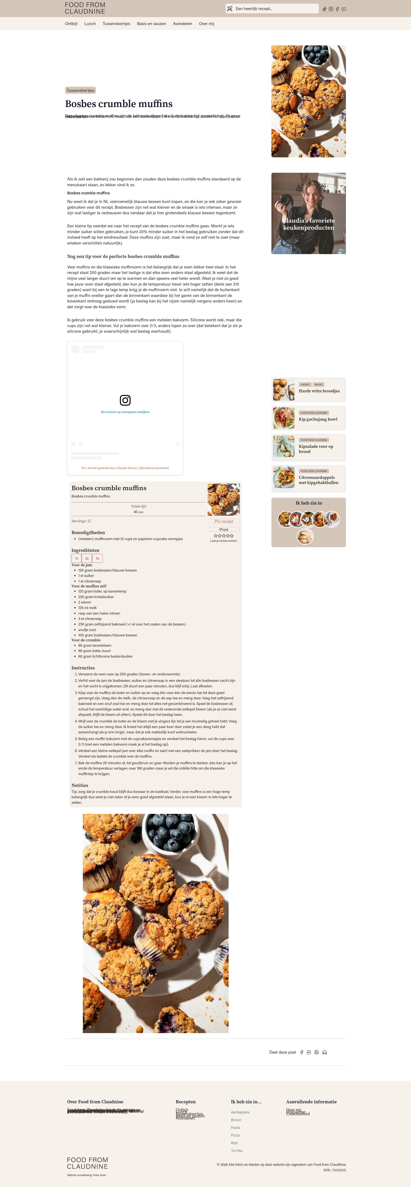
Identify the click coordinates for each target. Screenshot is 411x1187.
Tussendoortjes (116, 23)
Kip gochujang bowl (318, 419)
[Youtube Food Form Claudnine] (344, 9)
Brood (318, 384)
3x (97, 558)
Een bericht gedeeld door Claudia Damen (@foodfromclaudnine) (125, 468)
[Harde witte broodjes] (284, 390)
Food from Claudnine (314, 412)
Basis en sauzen (151, 23)
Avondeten (182, 23)
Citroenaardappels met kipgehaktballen (318, 480)
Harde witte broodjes (319, 391)
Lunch (90, 23)
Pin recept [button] (223, 521)
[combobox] (272, 8)
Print (223, 529)
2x (86, 558)
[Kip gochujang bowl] (284, 418)
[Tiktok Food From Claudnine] (324, 9)
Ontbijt (71, 23)
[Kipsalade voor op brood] (284, 446)
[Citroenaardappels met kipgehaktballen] (284, 477)
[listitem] (286, 519)
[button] (216, 535)
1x (76, 558)
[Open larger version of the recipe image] (224, 500)
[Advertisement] (308, 287)
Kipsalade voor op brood (316, 449)
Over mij (206, 23)
